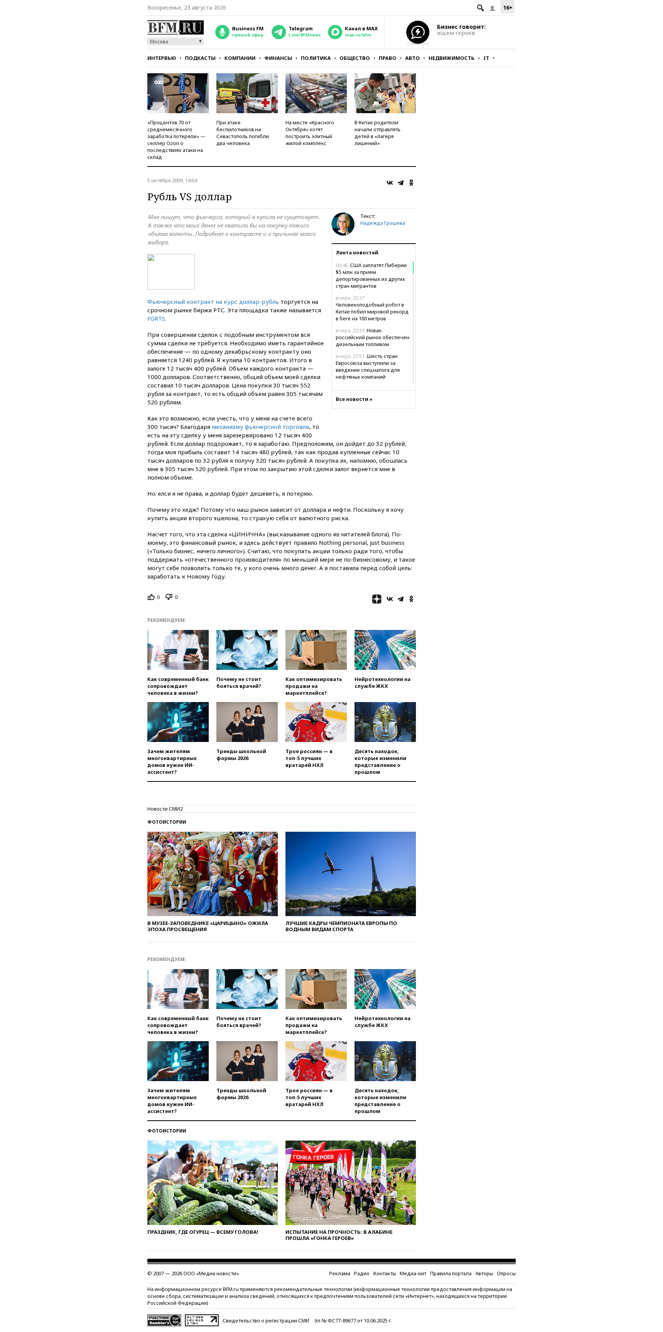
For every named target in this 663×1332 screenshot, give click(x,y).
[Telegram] (400, 182)
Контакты (384, 1273)
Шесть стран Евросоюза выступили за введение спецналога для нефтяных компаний (368, 366)
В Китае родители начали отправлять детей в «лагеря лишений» (378, 133)
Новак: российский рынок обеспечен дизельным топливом (372, 337)
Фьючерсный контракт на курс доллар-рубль (213, 301)
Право (387, 57)
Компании (240, 57)
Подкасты (200, 57)
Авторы (484, 1273)
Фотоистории (166, 822)
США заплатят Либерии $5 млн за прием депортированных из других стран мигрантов (371, 275)
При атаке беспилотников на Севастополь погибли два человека (242, 133)
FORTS (156, 318)
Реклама (339, 1273)
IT (486, 57)
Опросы (506, 1273)
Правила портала (451, 1273)
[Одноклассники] (411, 182)
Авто (412, 57)
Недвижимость (452, 57)
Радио (361, 1273)
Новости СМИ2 (165, 808)
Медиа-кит (413, 1273)
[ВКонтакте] (389, 182)
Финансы (278, 57)
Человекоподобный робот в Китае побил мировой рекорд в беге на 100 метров (372, 308)
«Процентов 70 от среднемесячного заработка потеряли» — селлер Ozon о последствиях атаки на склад (176, 139)
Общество (355, 57)
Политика (316, 57)
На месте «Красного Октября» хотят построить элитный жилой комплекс (309, 133)
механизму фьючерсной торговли (260, 426)
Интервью (161, 57)
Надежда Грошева (382, 222)
